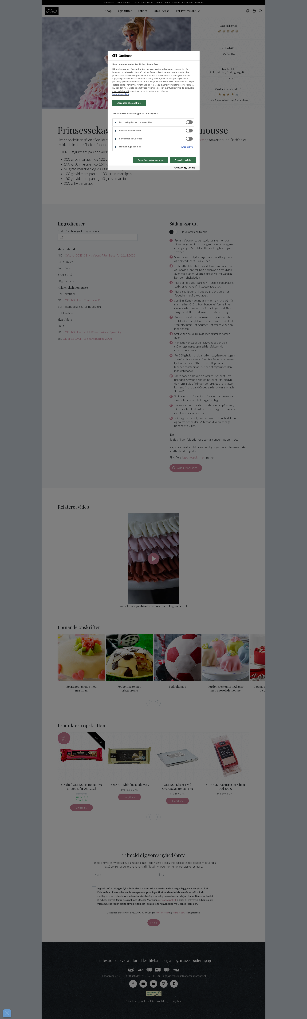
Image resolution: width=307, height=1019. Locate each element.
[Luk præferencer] (7, 1013)
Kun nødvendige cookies (150, 160)
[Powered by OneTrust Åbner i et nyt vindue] (186, 168)
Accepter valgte (183, 160)
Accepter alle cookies (129, 103)
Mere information (120, 94)
